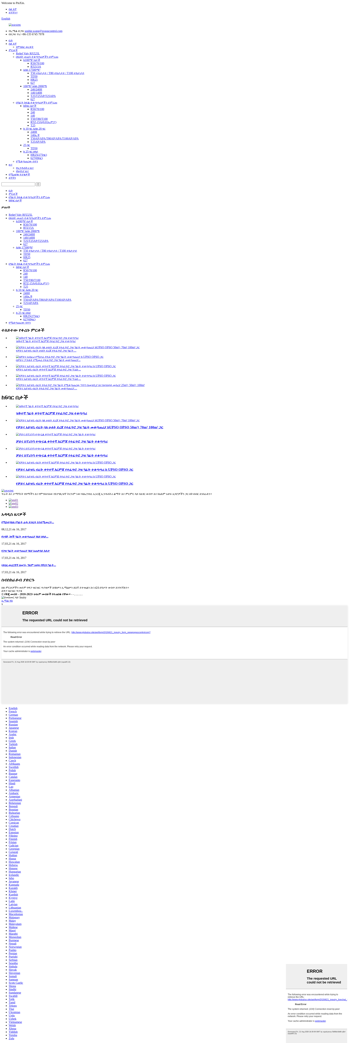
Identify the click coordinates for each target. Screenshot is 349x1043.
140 (33, 115)
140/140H (36, 92)
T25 (33, 125)
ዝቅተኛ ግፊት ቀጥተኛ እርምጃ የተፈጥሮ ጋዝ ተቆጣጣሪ (46, 341)
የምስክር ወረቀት (25, 46)
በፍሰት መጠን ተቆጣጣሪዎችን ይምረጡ (37, 56)
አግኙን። (13, 12)
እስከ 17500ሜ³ (31, 69)
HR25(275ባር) (39, 154)
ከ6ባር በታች (29, 105)
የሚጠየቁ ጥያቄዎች (19, 174)
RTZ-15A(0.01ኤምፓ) (43, 122)
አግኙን (12, 177)
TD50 (34, 76)
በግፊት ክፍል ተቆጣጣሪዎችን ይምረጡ (36, 102)
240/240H (36, 89)
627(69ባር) (37, 158)
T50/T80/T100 (39, 118)
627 (33, 82)
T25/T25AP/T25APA (43, 96)
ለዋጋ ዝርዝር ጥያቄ (11, 590)
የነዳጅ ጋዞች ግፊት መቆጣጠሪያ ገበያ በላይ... (24, 536)
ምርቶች (13, 50)
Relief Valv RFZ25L (28, 53)
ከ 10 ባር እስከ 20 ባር (34, 128)
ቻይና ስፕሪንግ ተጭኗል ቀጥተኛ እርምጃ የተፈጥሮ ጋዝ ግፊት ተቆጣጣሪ (62, 441)
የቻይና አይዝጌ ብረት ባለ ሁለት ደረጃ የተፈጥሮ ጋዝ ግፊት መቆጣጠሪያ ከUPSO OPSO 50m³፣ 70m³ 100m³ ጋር (89, 427)
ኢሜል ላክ (7, 600)
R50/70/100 (37, 63)
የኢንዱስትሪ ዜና (25, 167)
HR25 (34, 79)
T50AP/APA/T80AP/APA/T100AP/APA (55, 138)
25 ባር (26, 145)
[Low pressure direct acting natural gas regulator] (47, 406)
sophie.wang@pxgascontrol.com (43, 31)
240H (34, 131)
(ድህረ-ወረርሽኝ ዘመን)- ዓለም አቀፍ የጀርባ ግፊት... (28, 565)
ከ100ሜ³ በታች (31, 60)
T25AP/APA (38, 141)
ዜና (10, 164)
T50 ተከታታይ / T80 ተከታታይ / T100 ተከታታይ (57, 73)
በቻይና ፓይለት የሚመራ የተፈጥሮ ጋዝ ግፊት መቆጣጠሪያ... (48, 360)
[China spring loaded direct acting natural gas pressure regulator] (55, 434)
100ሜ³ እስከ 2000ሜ (35, 86)
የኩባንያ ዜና (22, 171)
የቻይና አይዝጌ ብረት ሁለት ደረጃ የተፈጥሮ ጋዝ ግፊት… (46, 350)
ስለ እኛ (13, 9)
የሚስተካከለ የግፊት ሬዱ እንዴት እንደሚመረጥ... (27, 522)
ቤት (11, 40)
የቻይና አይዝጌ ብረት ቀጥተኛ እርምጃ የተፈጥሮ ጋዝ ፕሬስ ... (48, 369)
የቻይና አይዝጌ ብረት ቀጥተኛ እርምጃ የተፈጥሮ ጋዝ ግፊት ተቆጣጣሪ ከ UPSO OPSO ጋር (74, 469)
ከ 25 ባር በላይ (30, 151)
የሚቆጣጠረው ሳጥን (27, 161)
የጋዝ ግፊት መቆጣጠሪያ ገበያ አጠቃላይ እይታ (25, 550)
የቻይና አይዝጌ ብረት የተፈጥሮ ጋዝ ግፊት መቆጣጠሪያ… (46, 388)
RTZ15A (36, 66)
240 (33, 112)
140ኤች (35, 135)
